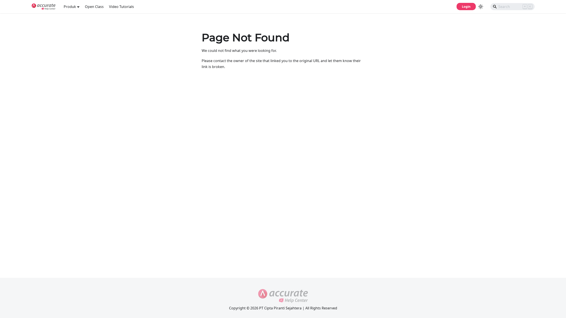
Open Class (94, 6)
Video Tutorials (121, 6)
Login (466, 6)
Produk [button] (70, 6)
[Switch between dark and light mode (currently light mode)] (480, 6)
